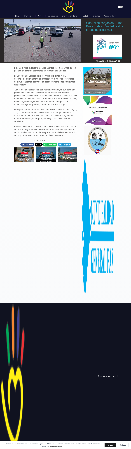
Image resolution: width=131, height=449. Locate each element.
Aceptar (110, 445)
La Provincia (53, 16)
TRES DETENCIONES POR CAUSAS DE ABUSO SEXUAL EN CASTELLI (46, 157)
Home (17, 16)
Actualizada (109, 16)
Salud (85, 16)
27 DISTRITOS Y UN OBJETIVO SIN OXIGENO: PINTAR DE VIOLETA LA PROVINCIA (67, 157)
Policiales (96, 16)
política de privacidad (55, 446)
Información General (70, 16)
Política (40, 16)
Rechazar (123, 445)
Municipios (28, 16)
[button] (27, 145)
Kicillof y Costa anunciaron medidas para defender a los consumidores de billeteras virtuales (24, 158)
